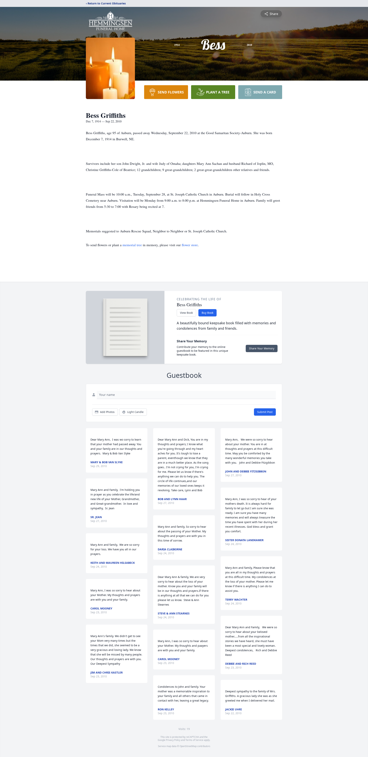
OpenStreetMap (188, 746)
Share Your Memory (261, 348)
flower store (190, 245)
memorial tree (132, 245)
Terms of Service (194, 740)
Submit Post (265, 412)
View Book (186, 313)
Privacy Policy (173, 740)
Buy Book (207, 313)
